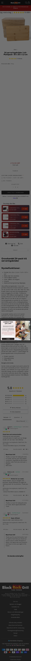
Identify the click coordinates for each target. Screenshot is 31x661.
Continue (8, 338)
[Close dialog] (29, 321)
